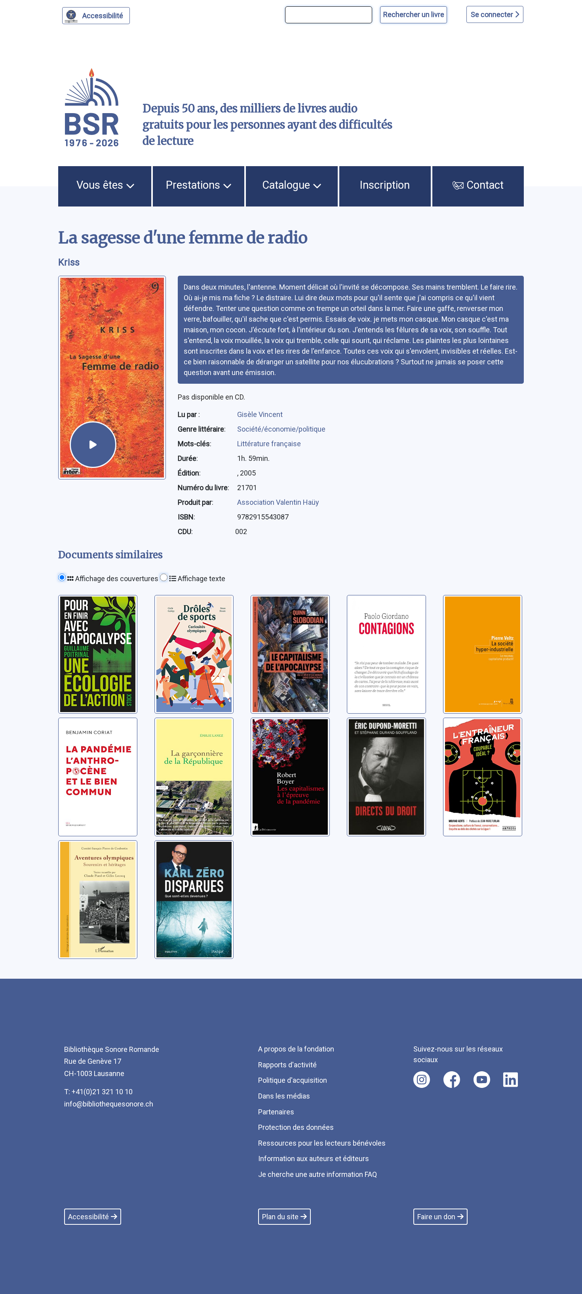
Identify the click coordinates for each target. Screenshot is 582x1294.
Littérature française (269, 444)
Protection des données (296, 1127)
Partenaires (276, 1112)
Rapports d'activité (287, 1065)
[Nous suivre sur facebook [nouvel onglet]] (451, 1079)
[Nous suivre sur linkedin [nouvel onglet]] (510, 1079)
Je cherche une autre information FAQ (317, 1174)
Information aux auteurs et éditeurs (313, 1158)
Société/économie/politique (281, 429)
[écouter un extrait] (93, 444)
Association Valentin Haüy (278, 502)
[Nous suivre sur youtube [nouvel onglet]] (482, 1079)
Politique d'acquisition (292, 1080)
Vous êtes (101, 185)
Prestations (194, 185)
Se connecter (493, 14)
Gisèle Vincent (260, 414)
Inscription (385, 185)
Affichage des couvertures (116, 578)
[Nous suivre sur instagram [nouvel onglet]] (421, 1079)
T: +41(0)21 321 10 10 (98, 1091)
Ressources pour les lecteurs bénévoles (322, 1143)
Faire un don (436, 1217)
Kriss (69, 262)
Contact (484, 185)
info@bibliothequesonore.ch (108, 1104)
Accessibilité (102, 15)
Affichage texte (200, 578)
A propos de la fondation (296, 1049)
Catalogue (287, 185)
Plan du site (280, 1217)
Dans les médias (284, 1096)
